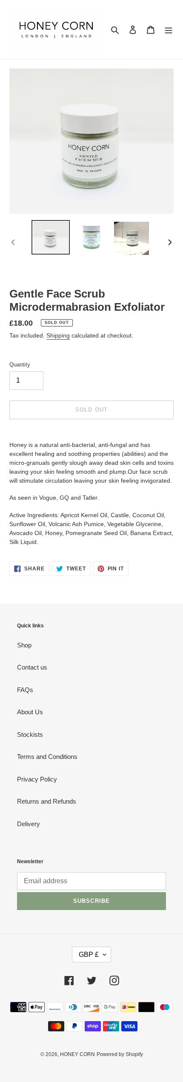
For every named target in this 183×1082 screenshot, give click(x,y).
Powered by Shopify (120, 1054)
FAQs (25, 689)
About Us (30, 712)
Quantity (19, 364)
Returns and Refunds (46, 801)
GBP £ (89, 954)
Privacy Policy (37, 779)
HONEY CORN (77, 1054)
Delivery (28, 823)
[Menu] (168, 29)
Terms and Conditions (47, 756)
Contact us (32, 667)
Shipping (58, 335)
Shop (24, 645)
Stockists (30, 734)
